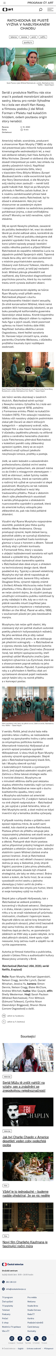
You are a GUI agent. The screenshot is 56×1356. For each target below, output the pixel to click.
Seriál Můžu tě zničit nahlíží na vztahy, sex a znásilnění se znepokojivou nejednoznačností (24, 1086)
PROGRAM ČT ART (40, 2)
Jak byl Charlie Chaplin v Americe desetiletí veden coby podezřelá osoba (26, 1141)
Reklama (31, 1301)
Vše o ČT (6, 1331)
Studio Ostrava (34, 1310)
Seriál (33, 37)
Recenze (24, 37)
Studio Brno (32, 1305)
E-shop (5, 1322)
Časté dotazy (33, 1326)
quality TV (28, 42)
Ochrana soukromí (34, 1348)
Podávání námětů (35, 1322)
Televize (14, 37)
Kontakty (31, 1331)
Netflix (42, 37)
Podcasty (6, 1314)
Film (5, 1185)
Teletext (6, 1310)
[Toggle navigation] (4, 3)
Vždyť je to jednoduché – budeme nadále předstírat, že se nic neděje (26, 1193)
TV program (7, 1297)
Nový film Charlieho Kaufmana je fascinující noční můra (25, 1244)
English (20, 1348)
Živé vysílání (7, 1301)
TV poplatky (7, 1305)
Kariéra (30, 1318)
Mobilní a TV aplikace (11, 1326)
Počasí (5, 1318)
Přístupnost (48, 1348)
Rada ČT (31, 1314)
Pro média (32, 1297)
